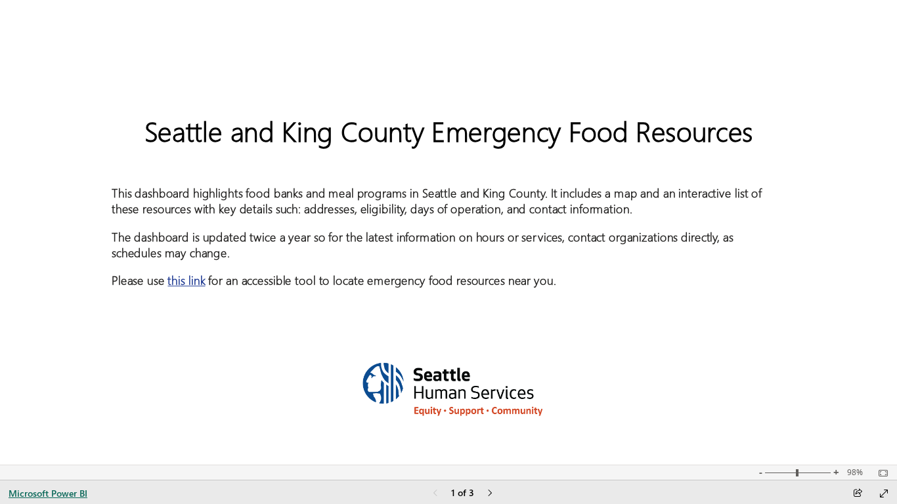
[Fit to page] (880, 473)
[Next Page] (489, 493)
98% (855, 472)
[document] (449, 211)
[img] (449, 386)
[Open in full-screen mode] (884, 493)
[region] (448, 232)
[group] (448, 211)
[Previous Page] (435, 493)
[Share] (857, 493)
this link (186, 280)
